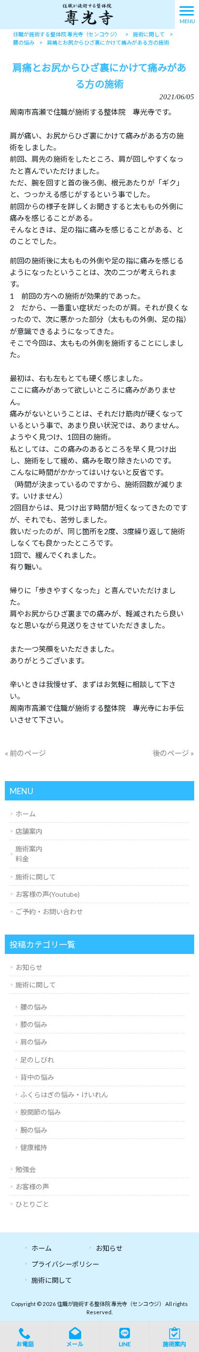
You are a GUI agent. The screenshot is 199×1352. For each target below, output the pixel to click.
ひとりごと (32, 1204)
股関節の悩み (40, 1112)
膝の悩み (33, 1024)
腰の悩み (33, 1007)
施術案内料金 (29, 854)
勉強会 (25, 1169)
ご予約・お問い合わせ (49, 911)
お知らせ (29, 967)
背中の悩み (37, 1077)
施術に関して (35, 877)
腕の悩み (33, 1130)
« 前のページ (25, 753)
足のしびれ (37, 1060)
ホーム (25, 814)
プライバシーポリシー (65, 1264)
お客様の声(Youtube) (47, 894)
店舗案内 (29, 831)
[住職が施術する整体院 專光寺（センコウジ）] (87, 13)
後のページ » (173, 753)
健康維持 (33, 1147)
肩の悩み (33, 1042)
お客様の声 (32, 1187)
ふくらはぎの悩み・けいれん (64, 1095)
